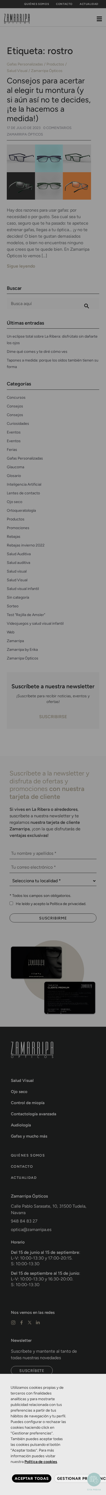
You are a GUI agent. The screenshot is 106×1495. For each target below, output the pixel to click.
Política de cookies (40, 1461)
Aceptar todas (32, 1478)
